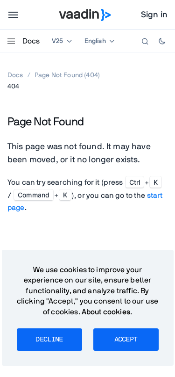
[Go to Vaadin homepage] (84, 15)
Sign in (154, 15)
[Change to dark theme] (162, 41)
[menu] (13, 15)
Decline (49, 339)
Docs (31, 41)
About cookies (106, 312)
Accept (126, 339)
